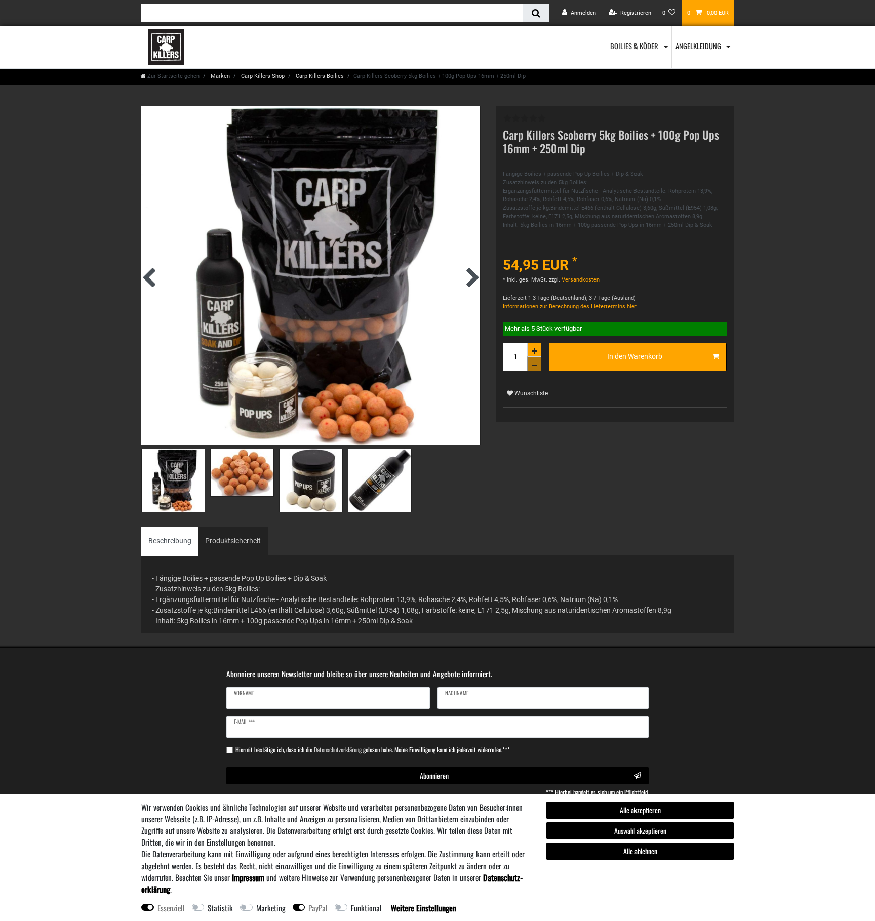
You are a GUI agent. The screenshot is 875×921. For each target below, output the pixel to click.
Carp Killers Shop (262, 76)
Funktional (366, 907)
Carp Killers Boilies (319, 76)
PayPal (318, 907)
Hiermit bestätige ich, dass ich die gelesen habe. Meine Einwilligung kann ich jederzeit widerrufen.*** (372, 749)
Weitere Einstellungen (423, 907)
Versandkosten (580, 279)
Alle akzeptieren (640, 810)
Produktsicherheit (233, 541)
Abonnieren (434, 775)
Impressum (248, 877)
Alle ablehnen (640, 851)
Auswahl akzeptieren (640, 830)
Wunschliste (530, 393)
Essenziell (171, 907)
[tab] (169, 541)
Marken (219, 76)
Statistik (220, 907)
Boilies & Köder (635, 45)
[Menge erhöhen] (534, 350)
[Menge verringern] (534, 364)
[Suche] (536, 13)
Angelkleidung (699, 45)
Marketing (271, 907)
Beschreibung (169, 541)
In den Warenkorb (634, 356)
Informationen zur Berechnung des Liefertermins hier (570, 306)
